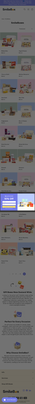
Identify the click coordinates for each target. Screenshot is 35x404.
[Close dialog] (33, 194)
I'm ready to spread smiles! (8, 206)
